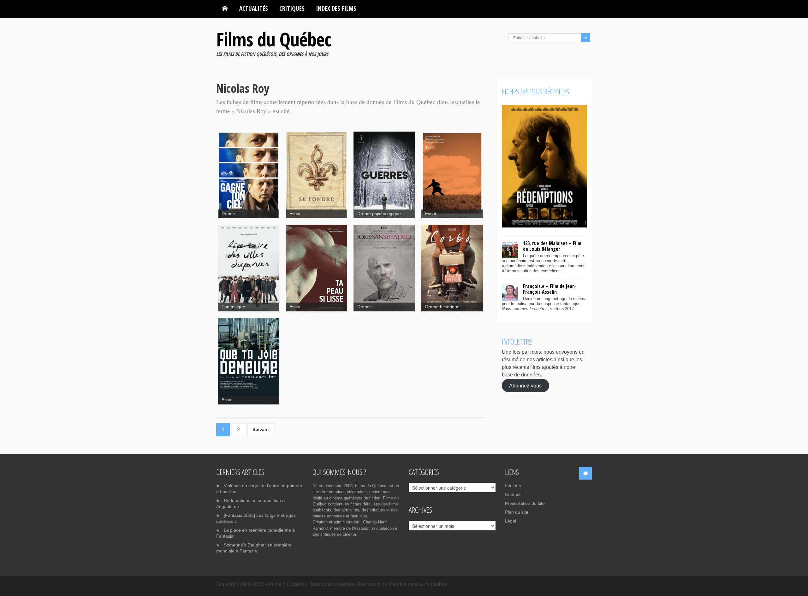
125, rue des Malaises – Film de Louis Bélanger (552, 246)
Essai (294, 213)
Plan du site (516, 512)
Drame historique (442, 306)
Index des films (336, 8)
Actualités (253, 8)
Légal (510, 520)
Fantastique (233, 306)
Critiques (292, 8)
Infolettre (514, 485)
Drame (228, 213)
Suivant (260, 429)
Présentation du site (525, 503)
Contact (512, 494)
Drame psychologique (379, 213)
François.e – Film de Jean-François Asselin (550, 289)
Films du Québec (273, 39)
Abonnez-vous (525, 385)
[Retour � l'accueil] (225, 8)
